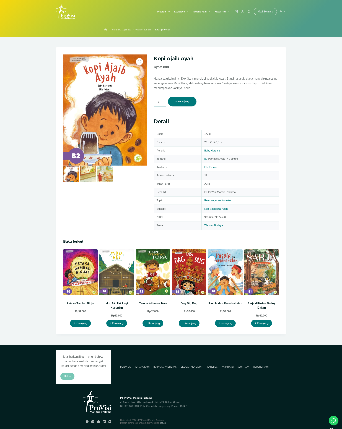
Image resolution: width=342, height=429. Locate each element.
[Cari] (249, 11)
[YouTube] (109, 421)
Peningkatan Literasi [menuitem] (165, 367)
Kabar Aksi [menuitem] (220, 11)
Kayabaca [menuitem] (179, 11)
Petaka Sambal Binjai (80, 303)
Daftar (67, 376)
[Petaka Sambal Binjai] (80, 272)
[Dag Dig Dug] (189, 272)
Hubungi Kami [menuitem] (260, 367)
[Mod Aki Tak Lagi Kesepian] (116, 272)
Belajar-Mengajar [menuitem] (192, 367)
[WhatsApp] (98, 421)
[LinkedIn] (104, 421)
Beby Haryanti (212, 150)
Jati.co (163, 423)
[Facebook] (87, 421)
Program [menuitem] (162, 11)
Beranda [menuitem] (125, 367)
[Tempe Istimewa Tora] (153, 272)
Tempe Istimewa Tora (153, 303)
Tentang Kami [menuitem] (200, 11)
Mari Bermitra (265, 11)
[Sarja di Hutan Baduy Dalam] (261, 272)
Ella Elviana (210, 167)
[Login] (242, 11)
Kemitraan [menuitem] (243, 367)
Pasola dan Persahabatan (225, 303)
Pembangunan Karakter (217, 200)
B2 (206, 158)
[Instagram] (92, 421)
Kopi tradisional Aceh (216, 208)
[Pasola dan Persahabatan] (225, 272)
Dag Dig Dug (189, 303)
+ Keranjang (182, 101)
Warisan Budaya (213, 225)
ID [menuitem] (281, 11)
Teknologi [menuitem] (212, 367)
